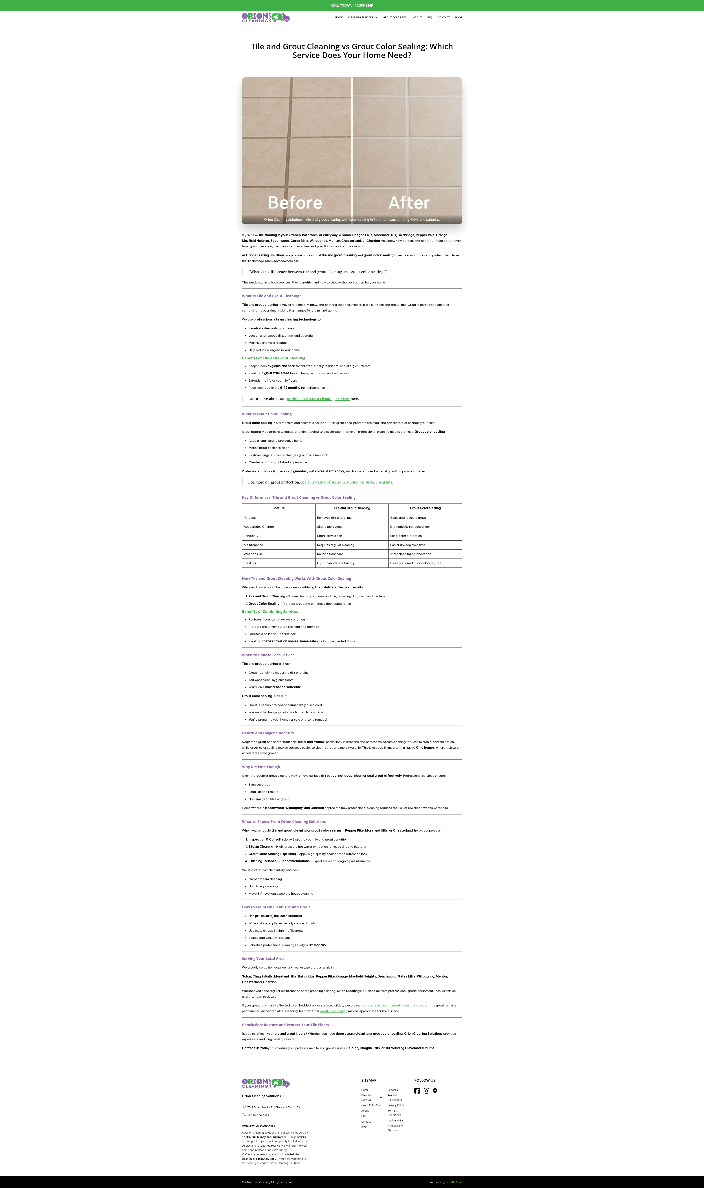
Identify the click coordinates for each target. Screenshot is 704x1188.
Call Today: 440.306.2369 (352, 5)
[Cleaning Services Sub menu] (376, 17)
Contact (444, 17)
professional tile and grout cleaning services (394, 1005)
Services (393, 1090)
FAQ (429, 17)
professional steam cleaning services (318, 398)
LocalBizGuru (453, 1182)
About (417, 17)
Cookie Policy (396, 1120)
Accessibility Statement (395, 1128)
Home (339, 17)
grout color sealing (333, 1011)
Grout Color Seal (395, 17)
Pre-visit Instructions (395, 1097)
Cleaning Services (360, 17)
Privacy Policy (396, 1105)
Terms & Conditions (394, 1113)
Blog (458, 17)
